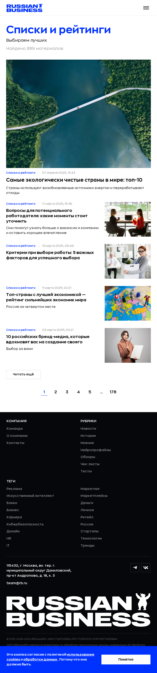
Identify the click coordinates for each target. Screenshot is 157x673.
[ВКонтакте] (145, 567)
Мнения (87, 443)
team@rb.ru (17, 583)
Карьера (14, 517)
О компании (17, 435)
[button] (146, 7)
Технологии (91, 538)
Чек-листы (90, 464)
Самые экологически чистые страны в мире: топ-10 (74, 180)
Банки (12, 503)
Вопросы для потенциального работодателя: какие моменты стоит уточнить (47, 215)
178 (113, 392)
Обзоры (88, 457)
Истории (88, 435)
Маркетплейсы (94, 495)
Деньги (87, 503)
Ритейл (87, 517)
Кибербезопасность (25, 524)
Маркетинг (90, 489)
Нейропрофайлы (96, 450)
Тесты (86, 471)
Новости (88, 428)
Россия (87, 524)
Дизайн (13, 531)
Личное (87, 510)
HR (9, 538)
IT (8, 545)
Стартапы (90, 531)
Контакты (15, 443)
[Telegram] (134, 567)
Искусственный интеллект (30, 495)
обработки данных (40, 659)
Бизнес (13, 510)
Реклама (14, 489)
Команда (15, 428)
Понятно (125, 659)
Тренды (87, 545)
